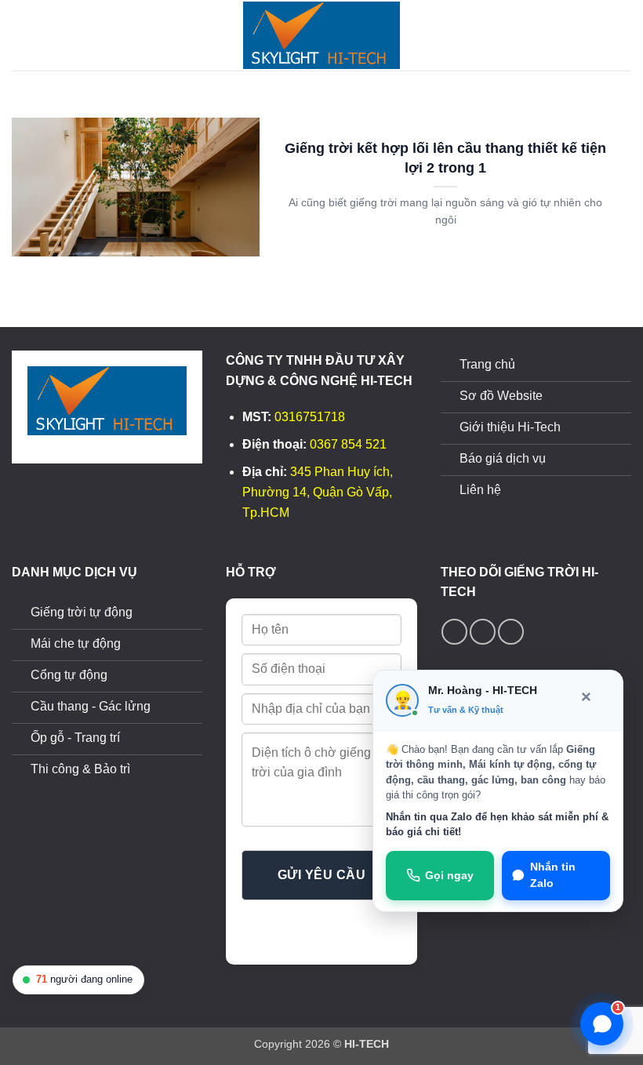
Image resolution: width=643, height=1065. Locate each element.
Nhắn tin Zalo (553, 875)
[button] (21, 35)
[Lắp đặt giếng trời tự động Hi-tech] (321, 36)
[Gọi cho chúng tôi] (483, 632)
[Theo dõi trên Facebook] (454, 632)
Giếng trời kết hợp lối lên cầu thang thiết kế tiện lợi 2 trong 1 (445, 158)
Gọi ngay (449, 875)
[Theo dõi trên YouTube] (511, 632)
